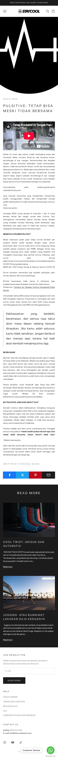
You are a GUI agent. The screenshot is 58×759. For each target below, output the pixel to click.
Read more (7, 566)
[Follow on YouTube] (12, 742)
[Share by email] (48, 475)
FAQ (5, 711)
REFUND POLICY (10, 706)
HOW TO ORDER (10, 697)
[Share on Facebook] (9, 475)
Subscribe (14, 680)
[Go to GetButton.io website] (51, 756)
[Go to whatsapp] (50, 750)
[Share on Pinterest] (35, 475)
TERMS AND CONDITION (14, 701)
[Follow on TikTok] (20, 742)
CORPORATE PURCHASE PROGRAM (19, 715)
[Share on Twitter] (22, 475)
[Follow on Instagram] (4, 742)
